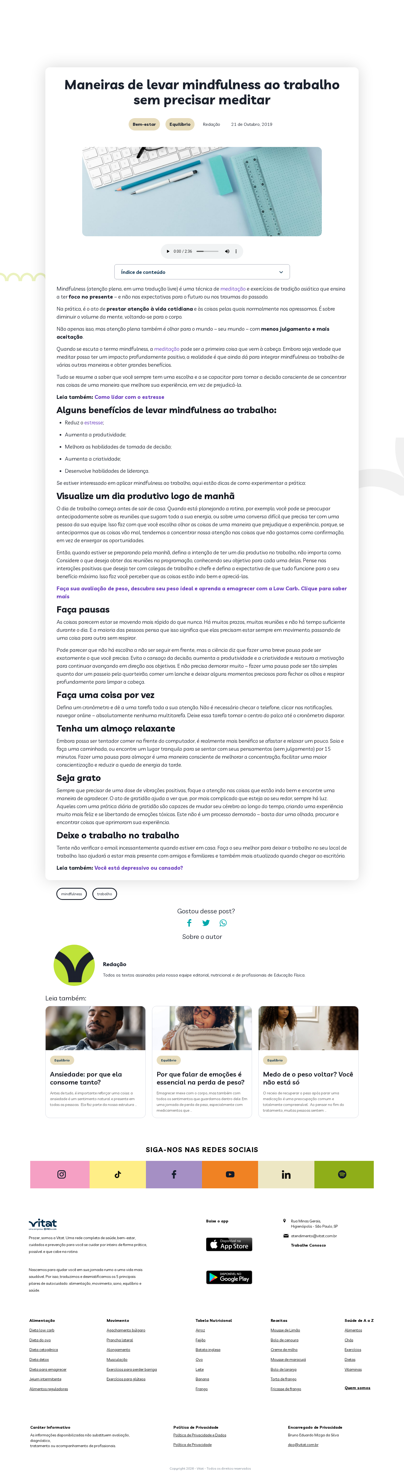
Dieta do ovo (40, 1340)
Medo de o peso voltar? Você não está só (308, 1078)
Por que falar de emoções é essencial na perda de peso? (201, 1078)
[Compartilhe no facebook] (189, 923)
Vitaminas (353, 1369)
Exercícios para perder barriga (132, 1369)
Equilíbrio (180, 124)
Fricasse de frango (286, 1388)
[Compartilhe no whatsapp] (223, 923)
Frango (202, 1388)
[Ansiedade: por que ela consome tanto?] (95, 1048)
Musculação (117, 1359)
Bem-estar (144, 124)
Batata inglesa (208, 1349)
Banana (202, 1379)
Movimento (118, 1320)
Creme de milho (284, 1349)
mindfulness (71, 893)
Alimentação (42, 1320)
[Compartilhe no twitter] (206, 923)
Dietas (350, 1359)
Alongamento (118, 1349)
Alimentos (353, 1330)
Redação (211, 124)
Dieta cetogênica (43, 1349)
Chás (349, 1340)
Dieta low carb (41, 1330)
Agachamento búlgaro (126, 1330)
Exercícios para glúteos (126, 1379)
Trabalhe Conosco (308, 1245)
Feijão (201, 1340)
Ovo (199, 1359)
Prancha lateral (120, 1340)
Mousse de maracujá (288, 1359)
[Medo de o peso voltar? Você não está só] (308, 1048)
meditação (233, 288)
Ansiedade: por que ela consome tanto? (86, 1078)
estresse (93, 422)
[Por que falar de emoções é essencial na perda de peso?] (202, 1048)
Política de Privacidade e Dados (199, 1435)
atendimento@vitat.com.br (314, 1235)
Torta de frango (284, 1379)
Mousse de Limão (285, 1330)
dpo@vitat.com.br (303, 1444)
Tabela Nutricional (214, 1320)
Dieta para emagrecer (48, 1369)
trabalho (104, 893)
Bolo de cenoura (284, 1340)
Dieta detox (39, 1359)
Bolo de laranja (284, 1369)
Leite (200, 1369)
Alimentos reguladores (48, 1388)
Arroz (200, 1330)
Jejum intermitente (45, 1379)
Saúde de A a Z (359, 1320)
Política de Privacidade (192, 1444)
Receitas (279, 1320)
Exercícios (353, 1349)
